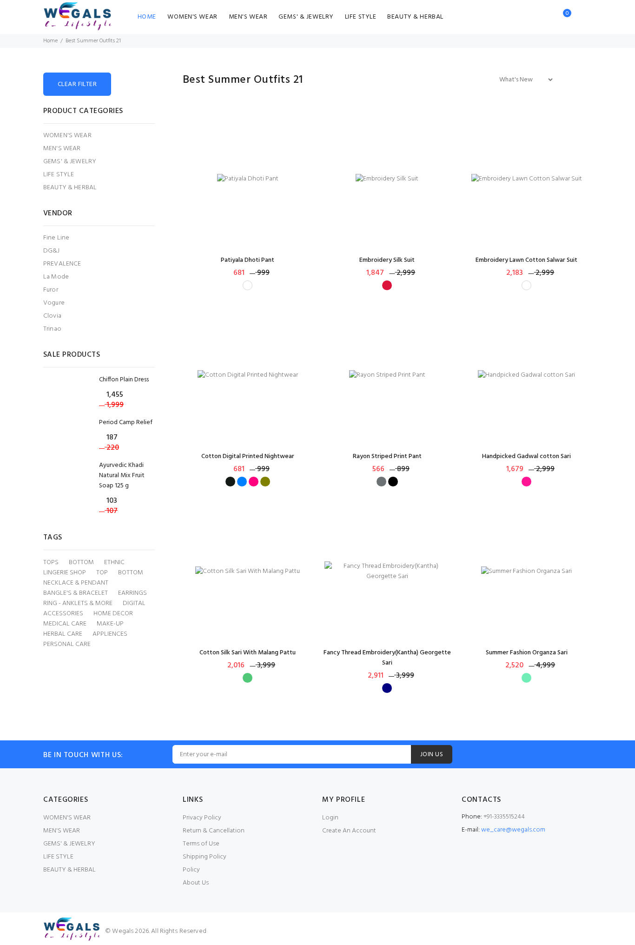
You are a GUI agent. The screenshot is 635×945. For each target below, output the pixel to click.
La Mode (56, 277)
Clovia (52, 316)
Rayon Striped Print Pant (387, 456)
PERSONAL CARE (67, 644)
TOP (102, 573)
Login (330, 817)
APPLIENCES (110, 634)
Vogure (54, 303)
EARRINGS (132, 593)
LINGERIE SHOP (64, 573)
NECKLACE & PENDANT (75, 583)
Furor (50, 290)
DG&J (51, 251)
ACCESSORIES (63, 614)
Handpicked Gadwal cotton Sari (526, 456)
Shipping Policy (204, 857)
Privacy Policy (202, 817)
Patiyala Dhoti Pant (247, 260)
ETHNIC (114, 563)
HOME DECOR (113, 614)
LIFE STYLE (361, 17)
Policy (191, 870)
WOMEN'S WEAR (192, 17)
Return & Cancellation (214, 830)
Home (50, 41)
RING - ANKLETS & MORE (77, 604)
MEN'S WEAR (248, 17)
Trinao (52, 328)
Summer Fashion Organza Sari (527, 652)
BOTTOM (81, 563)
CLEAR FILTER (77, 84)
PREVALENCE (62, 264)
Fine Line (56, 238)
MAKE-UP (110, 624)
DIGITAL (134, 604)
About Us (196, 883)
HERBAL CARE (62, 634)
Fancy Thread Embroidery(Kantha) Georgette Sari (387, 657)
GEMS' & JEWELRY (305, 17)
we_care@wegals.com (513, 830)
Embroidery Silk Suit (387, 260)
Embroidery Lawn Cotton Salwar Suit (526, 260)
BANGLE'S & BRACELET (75, 593)
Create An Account (349, 830)
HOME (147, 17)
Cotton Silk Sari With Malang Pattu (247, 652)
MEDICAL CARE (64, 624)
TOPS (51, 563)
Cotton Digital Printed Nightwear (247, 456)
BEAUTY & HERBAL (415, 17)
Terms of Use (201, 844)
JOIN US (431, 754)
